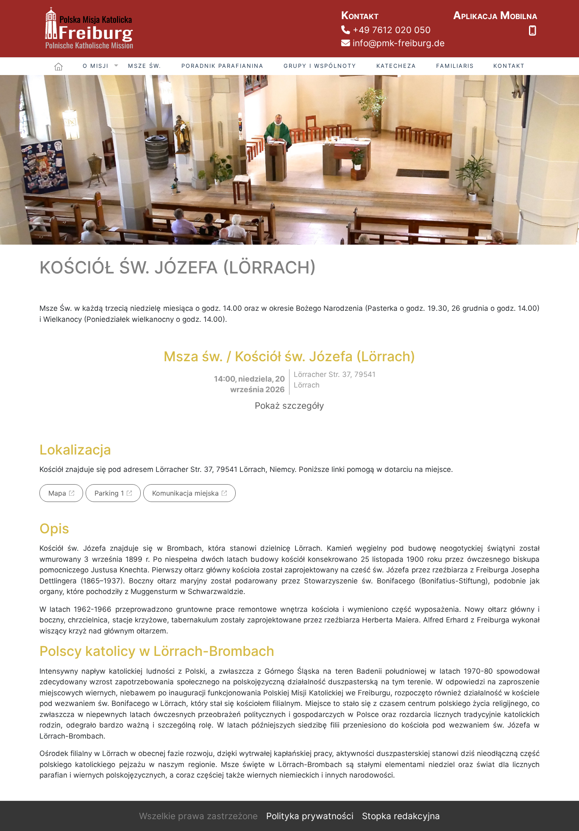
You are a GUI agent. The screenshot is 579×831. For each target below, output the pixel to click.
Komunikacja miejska (185, 493)
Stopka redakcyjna (401, 816)
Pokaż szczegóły (289, 405)
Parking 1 (109, 493)
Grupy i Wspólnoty (320, 65)
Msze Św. (144, 65)
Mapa (57, 493)
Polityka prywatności (310, 816)
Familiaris (455, 65)
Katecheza (396, 65)
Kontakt (509, 65)
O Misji (96, 65)
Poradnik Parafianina (222, 65)
